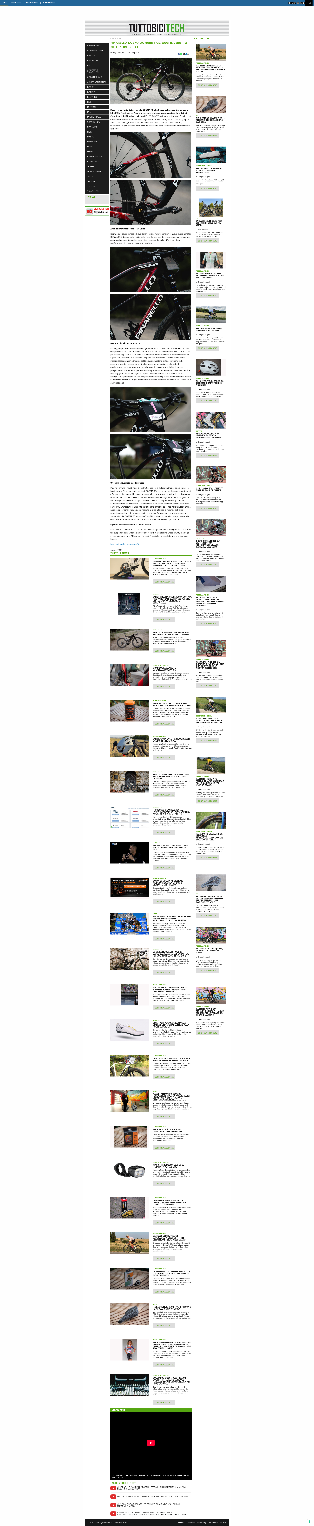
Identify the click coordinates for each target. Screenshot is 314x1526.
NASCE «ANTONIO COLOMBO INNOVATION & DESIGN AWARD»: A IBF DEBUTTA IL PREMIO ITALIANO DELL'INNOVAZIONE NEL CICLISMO (171, 1097)
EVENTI (90, 112)
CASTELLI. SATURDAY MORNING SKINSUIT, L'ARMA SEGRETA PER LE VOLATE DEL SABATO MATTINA (210, 1012)
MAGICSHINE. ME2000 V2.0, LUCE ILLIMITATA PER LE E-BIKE (168, 1166)
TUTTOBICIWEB (49, 3)
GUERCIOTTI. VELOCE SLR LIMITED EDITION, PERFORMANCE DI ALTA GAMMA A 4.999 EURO (208, 544)
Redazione (191, 1522)
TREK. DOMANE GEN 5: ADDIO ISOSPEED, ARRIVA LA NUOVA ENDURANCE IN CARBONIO (172, 776)
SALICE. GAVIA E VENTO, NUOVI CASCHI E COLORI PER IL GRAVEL (171, 740)
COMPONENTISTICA (96, 82)
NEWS (90, 151)
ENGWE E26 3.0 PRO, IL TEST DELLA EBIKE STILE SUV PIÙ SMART (209, 223)
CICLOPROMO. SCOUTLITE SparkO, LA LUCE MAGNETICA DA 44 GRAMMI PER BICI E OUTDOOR (150, 1476)
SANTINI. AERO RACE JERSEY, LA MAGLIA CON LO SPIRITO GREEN (209, 950)
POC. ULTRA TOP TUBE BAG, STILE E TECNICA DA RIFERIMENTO (209, 170)
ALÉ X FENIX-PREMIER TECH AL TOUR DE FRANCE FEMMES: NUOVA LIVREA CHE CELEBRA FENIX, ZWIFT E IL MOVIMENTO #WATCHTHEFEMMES (172, 1345)
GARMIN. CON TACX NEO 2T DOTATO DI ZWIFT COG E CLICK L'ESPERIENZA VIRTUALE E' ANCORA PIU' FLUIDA (172, 563)
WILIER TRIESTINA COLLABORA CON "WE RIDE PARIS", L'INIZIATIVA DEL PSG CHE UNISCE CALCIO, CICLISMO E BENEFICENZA (172, 600)
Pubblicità (181, 1522)
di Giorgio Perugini (117, 52)
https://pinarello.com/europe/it (124, 544)
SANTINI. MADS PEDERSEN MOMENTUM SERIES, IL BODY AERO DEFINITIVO (210, 275)
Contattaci (222, 1522)
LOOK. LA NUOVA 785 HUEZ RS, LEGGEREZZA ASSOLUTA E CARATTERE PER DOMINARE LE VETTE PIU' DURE (171, 954)
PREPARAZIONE (32, 3)
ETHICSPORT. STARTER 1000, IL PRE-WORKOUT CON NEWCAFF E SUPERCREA (172, 704)
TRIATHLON (93, 191)
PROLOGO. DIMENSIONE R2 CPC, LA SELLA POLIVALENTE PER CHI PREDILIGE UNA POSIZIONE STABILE (209, 899)
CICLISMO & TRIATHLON (93, 71)
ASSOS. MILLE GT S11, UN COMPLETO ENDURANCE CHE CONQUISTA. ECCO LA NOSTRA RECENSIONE (210, 665)
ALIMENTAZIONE (95, 50)
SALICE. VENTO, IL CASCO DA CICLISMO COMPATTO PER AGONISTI (209, 383)
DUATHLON (92, 97)
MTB (89, 146)
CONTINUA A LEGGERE (164, 582)
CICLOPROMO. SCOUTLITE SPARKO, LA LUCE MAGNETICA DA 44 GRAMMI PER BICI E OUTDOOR (171, 1273)
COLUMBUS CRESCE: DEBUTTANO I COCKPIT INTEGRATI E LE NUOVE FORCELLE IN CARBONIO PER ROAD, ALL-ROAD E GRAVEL (172, 1381)
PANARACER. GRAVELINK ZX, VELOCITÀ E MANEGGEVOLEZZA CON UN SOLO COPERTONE (209, 836)
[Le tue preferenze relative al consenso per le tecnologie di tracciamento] (309, 1521)
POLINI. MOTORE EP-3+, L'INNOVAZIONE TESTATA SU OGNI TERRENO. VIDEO (153, 1496)
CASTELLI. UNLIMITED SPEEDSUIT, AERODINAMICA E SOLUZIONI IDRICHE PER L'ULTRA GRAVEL (210, 782)
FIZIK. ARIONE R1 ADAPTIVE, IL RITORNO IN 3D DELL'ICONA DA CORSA (172, 1308)
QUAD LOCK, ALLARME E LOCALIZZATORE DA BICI (164, 669)
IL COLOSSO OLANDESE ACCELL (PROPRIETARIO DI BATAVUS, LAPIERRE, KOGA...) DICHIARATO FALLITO (171, 812)
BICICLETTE (16, 3)
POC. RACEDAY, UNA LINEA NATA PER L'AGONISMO (209, 329)
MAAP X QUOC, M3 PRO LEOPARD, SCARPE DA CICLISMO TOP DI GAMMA (208, 435)
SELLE (90, 176)
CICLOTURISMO (94, 77)
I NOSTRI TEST (202, 38)
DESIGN (90, 87)
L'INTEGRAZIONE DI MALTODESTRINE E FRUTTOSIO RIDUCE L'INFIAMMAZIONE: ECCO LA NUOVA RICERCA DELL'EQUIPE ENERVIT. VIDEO (152, 1513)
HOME (4, 3)
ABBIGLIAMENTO (95, 45)
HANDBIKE (92, 126)
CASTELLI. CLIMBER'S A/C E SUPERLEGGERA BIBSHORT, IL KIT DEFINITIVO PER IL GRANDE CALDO (169, 1238)
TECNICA (91, 186)
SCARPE (90, 166)
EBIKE (90, 102)
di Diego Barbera (202, 229)
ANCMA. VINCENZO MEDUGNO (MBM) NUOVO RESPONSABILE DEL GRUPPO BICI (171, 847)
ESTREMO (91, 107)
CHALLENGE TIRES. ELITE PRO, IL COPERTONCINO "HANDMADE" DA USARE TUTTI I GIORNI (169, 1202)
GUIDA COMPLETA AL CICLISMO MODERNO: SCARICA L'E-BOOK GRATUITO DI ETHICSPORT (168, 883)
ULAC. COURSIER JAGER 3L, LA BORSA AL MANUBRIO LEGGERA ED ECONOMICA (172, 1059)
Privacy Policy (201, 1522)
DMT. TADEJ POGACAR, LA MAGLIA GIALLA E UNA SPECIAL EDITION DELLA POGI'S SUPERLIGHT (171, 1025)
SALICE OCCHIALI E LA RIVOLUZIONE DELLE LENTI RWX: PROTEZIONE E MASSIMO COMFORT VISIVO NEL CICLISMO (210, 601)
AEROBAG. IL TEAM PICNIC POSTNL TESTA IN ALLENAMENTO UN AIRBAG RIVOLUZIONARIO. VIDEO (151, 1488)
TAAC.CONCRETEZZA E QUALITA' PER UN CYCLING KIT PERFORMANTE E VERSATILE (211, 720)
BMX (89, 65)
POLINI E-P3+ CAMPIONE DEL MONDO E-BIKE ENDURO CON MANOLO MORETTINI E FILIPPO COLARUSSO (172, 918)
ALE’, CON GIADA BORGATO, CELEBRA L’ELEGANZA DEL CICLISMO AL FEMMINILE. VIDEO (148, 1505)
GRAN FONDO (93, 122)
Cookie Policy (212, 1522)
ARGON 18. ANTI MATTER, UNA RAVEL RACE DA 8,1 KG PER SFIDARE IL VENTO (171, 633)
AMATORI (91, 55)
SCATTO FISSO (94, 171)
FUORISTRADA (94, 116)
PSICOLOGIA (93, 161)
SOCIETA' (91, 181)
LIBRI (89, 131)
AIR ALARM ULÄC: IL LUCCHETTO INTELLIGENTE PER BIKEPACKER (168, 1130)
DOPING (91, 92)
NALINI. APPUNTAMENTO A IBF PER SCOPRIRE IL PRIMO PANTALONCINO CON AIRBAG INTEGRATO (170, 989)
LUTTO (90, 136)
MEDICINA (92, 141)
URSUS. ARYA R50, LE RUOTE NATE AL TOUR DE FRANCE (209, 489)
